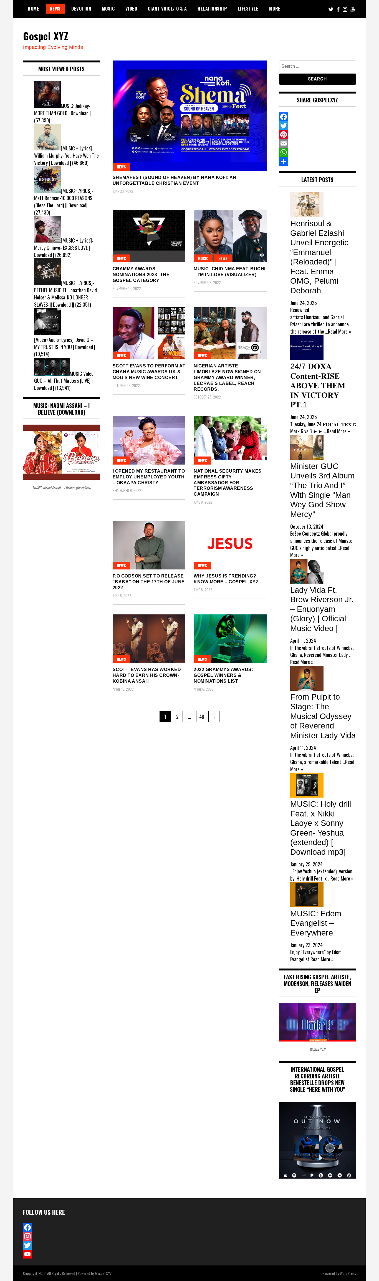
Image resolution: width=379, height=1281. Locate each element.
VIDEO (131, 8)
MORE (275, 8)
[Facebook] (317, 116)
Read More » (339, 331)
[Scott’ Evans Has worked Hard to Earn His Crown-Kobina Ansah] (149, 638)
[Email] (317, 143)
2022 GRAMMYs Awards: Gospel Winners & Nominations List (223, 675)
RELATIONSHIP (212, 8)
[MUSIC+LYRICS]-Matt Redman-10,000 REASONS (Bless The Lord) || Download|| (63, 197)
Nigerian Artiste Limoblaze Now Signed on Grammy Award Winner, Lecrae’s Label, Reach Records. (227, 377)
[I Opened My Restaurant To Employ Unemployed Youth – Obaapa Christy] (149, 440)
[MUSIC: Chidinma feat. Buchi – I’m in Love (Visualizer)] (230, 236)
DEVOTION (81, 8)
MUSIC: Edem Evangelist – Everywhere (315, 923)
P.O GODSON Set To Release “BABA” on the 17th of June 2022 (149, 582)
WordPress (348, 1273)
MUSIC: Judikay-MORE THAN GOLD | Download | (62, 109)
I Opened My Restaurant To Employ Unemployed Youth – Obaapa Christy (149, 477)
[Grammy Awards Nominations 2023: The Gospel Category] (149, 236)
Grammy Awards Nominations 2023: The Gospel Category (141, 274)
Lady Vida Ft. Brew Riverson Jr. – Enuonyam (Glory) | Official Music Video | (321, 609)
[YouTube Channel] (61, 1254)
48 (203, 716)
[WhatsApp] (317, 152)
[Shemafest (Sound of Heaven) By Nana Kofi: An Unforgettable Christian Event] (190, 115)
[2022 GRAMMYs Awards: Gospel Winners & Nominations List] (230, 638)
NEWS (55, 8)
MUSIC (108, 8)
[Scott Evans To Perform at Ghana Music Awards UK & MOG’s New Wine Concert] (149, 333)
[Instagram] (61, 1236)
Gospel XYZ (45, 35)
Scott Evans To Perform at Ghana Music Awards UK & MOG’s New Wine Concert (149, 372)
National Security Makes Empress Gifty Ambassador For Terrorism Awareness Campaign (228, 482)
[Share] (317, 161)
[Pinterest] (317, 134)
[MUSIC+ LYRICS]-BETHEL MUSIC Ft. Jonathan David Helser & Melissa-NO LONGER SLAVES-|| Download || (65, 293)
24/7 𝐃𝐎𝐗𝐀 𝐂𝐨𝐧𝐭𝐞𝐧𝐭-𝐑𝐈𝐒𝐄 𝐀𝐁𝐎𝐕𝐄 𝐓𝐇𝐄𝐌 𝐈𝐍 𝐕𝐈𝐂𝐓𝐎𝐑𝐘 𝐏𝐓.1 (317, 385)
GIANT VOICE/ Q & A (167, 8)
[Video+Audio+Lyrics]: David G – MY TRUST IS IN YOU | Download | (64, 343)
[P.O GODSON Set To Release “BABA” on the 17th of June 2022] (149, 545)
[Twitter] (317, 125)
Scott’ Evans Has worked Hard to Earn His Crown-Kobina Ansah (147, 675)
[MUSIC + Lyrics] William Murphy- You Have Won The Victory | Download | (66, 155)
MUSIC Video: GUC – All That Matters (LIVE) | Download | (64, 380)
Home (33, 8)
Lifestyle (248, 8)
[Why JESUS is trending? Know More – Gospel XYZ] (230, 545)
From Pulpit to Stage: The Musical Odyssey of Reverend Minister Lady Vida (323, 716)
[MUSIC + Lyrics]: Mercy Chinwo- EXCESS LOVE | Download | (63, 247)
